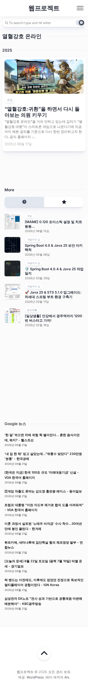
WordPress (35, 677)
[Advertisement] (44, 373)
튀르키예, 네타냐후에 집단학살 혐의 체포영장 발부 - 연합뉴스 (44, 544)
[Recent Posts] (24, 202)
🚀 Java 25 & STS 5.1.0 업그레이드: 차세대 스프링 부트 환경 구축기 (53, 294)
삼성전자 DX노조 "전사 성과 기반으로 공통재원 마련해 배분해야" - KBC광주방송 (43, 601)
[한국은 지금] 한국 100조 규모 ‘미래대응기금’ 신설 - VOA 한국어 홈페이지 (42, 474)
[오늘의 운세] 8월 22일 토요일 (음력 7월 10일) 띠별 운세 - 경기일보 (43, 563)
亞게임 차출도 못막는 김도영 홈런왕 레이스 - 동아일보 (43, 491)
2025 (7, 50)
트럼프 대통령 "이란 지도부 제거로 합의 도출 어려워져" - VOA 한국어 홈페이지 (44, 507)
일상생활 (32, 310)
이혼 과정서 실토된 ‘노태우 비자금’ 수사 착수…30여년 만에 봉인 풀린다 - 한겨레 (43, 526)
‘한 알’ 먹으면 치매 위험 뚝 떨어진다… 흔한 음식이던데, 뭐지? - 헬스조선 (42, 437)
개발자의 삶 (33, 239)
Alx (66, 677)
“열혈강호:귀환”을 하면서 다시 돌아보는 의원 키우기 (42, 112)
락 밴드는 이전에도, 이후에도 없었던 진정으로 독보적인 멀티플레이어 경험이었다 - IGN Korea (44, 582)
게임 (10, 100)
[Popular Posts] (63, 202)
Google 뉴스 (15, 423)
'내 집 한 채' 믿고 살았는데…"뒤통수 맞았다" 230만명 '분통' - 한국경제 (43, 456)
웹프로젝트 (43, 8)
